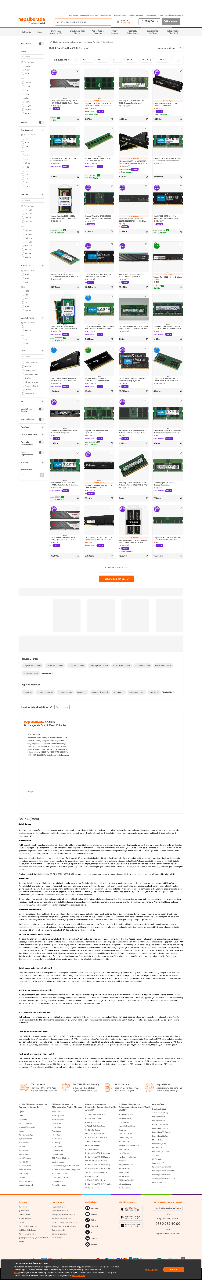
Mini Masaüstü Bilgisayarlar (129, 1145)
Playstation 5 (157, 1148)
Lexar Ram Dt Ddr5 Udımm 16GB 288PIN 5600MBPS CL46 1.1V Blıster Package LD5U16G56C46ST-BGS (133, 220)
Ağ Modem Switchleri (126, 1180)
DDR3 (26, 282)
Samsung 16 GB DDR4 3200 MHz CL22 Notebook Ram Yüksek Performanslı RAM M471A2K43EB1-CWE (132, 102)
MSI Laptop (56, 1143)
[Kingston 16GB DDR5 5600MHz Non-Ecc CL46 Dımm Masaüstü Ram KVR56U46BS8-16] (168, 520)
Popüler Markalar (158, 1121)
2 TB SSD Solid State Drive (95, 1126)
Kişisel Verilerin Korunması (28, 1226)
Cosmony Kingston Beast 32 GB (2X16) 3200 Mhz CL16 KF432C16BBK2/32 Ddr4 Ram (165, 104)
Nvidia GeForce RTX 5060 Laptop (97, 1153)
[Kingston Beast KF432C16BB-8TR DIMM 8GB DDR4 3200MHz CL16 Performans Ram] (65, 361)
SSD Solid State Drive (26, 1185)
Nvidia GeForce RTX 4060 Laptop (97, 1157)
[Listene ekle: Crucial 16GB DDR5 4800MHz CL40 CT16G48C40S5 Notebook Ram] (112, 244)
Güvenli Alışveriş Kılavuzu (28, 1234)
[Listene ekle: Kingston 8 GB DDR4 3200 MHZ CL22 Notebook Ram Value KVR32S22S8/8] (112, 70)
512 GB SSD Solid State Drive (96, 1138)
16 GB (26, 142)
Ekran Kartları (124, 1122)
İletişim (21, 1242)
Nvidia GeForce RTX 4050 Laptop (97, 1165)
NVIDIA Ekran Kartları (93, 1118)
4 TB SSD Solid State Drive (95, 1180)
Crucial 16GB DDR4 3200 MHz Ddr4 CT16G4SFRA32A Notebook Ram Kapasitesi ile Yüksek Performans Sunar (167, 159)
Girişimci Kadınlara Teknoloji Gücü (64, 1222)
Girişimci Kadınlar (120, 15)
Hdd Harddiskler (24, 1154)
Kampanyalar (106, 15)
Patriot (26, 94)
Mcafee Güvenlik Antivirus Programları (66, 1170)
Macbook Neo (157, 1140)
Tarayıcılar (123, 1130)
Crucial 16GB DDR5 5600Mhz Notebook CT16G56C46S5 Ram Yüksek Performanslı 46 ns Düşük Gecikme (166, 217)
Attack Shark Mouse (59, 1185)
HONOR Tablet (57, 1150)
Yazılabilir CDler (124, 1176)
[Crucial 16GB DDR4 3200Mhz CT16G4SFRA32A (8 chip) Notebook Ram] (65, 257)
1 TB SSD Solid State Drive (95, 1114)
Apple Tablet (56, 1112)
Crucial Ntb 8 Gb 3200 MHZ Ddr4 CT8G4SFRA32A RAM (63, 159)
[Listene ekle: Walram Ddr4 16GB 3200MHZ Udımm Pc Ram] (180, 244)
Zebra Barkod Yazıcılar (60, 1173)
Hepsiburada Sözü (159, 1109)
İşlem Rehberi (57, 1238)
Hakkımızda (23, 1207)
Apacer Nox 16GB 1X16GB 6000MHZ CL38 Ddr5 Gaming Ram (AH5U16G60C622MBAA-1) (64, 432)
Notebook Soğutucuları (127, 1157)
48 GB (26, 167)
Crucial (27, 86)
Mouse (21, 1131)
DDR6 (26, 291)
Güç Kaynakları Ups (26, 1135)
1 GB (26, 174)
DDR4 (26, 278)
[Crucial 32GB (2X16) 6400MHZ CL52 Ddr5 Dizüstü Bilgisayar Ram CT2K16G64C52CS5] (134, 361)
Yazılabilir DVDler (125, 1168)
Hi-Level (27, 113)
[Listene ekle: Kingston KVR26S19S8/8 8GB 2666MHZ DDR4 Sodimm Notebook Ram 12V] (77, 296)
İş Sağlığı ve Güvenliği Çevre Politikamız (33, 1238)
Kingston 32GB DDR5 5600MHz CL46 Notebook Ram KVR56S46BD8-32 (133, 432)
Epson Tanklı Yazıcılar (60, 1177)
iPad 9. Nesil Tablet (92, 1188)
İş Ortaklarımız (24, 1211)
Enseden (27, 310)
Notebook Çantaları (126, 1114)
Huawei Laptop (57, 1154)
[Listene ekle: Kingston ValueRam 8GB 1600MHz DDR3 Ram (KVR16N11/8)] (112, 128)
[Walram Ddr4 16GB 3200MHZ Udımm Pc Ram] (168, 257)
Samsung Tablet (58, 1116)
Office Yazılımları (25, 1170)
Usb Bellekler (23, 1150)
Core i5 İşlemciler (91, 1176)
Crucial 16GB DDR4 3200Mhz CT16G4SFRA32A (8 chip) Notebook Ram (64, 275)
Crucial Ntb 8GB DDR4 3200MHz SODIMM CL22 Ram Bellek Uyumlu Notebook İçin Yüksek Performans (63, 484)
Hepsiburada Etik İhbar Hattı (168, 1233)
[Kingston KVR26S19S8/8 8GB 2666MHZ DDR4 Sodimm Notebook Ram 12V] (65, 309)
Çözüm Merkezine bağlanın (168, 1208)
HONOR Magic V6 (158, 1182)
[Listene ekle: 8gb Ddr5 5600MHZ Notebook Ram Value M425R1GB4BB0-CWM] (180, 452)
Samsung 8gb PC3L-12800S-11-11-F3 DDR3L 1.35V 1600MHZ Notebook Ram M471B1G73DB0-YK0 (167, 327)
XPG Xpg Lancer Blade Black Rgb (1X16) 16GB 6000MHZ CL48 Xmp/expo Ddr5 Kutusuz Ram (131, 275)
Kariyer (21, 1222)
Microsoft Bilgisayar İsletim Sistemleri (65, 1166)
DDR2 (26, 306)
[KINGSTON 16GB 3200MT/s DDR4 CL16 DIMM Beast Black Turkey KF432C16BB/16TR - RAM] (134, 141)
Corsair (27, 70)
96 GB (26, 159)
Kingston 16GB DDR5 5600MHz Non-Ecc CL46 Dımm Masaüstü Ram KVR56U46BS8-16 (167, 539)
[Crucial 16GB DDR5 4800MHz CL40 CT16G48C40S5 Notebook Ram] (99, 257)
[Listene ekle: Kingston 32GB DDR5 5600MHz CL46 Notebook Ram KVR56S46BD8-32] (146, 400)
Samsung (27, 82)
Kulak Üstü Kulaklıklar (127, 1126)
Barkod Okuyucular (26, 1173)
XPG (26, 90)
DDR (26, 295)
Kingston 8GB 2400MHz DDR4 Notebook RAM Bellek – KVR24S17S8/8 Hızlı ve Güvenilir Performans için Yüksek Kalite (97, 432)
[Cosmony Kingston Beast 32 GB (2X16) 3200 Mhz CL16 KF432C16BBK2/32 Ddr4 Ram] (168, 84)
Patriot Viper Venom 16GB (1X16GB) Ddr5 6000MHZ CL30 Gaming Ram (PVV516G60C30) (63, 102)
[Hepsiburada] (32, 19)
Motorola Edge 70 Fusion (161, 1151)
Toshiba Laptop (124, 1188)
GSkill (26, 74)
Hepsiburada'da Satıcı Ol (174, 15)
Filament (22, 1177)
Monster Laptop (57, 1119)
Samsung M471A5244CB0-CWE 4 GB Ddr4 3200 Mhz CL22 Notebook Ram (133, 327)
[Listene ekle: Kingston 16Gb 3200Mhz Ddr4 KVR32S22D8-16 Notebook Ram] (180, 348)
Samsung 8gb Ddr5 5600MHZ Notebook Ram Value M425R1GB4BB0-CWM (164, 484)
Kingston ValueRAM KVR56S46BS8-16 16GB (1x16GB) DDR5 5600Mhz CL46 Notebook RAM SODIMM (98, 217)
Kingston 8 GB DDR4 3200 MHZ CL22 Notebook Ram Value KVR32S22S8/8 (99, 104)
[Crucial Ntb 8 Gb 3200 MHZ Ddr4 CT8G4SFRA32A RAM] (65, 141)
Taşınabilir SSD (24, 1162)
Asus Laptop (56, 1131)
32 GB (26, 139)
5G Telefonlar (157, 1159)
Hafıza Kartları (124, 1141)
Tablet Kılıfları (124, 1172)
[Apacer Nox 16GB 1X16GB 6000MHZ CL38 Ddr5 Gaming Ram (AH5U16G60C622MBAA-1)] (65, 413)
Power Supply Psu (125, 1138)
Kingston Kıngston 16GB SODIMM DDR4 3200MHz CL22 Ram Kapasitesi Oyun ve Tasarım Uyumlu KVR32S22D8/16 (64, 217)
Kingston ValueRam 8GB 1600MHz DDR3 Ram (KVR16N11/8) (98, 159)
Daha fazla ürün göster (116, 578)
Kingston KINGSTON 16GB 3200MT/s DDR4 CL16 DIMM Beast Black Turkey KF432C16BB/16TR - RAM (133, 162)
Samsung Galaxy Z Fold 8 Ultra (163, 1171)
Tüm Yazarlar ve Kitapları (161, 1113)
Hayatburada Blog (58, 1207)
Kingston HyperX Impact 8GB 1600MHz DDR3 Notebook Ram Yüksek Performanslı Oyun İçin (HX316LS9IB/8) (97, 379)
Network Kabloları (125, 1134)
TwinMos (27, 109)
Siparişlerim (73, 15)
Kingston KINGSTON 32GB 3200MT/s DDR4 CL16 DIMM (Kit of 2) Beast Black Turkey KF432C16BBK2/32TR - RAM (133, 541)
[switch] (41, 43)
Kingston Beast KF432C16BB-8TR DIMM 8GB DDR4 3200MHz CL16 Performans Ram (63, 379)
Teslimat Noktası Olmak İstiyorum (64, 1226)
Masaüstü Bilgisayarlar (27, 1127)
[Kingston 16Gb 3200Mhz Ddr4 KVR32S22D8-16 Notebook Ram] (168, 361)
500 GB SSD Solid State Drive (96, 1134)
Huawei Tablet (57, 1181)
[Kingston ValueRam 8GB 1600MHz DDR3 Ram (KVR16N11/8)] (99, 141)
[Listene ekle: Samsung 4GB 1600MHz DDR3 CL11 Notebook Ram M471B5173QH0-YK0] (146, 452)
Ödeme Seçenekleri (59, 1230)
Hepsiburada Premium (154, 15)
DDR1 (26, 299)
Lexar (26, 102)
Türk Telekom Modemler (61, 1158)
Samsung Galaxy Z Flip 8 (161, 1175)
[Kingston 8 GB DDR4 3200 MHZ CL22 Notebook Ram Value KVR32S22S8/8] (99, 84)
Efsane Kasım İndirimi (160, 1124)
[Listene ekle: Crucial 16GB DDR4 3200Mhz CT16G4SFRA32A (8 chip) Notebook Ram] (77, 244)
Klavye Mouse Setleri (126, 1165)
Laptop (21, 1112)
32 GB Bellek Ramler (92, 1130)
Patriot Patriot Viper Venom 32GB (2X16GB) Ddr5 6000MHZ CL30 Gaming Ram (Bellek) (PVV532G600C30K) (62, 539)
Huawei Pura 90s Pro (160, 1136)
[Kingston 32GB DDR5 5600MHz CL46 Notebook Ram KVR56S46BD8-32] (134, 413)
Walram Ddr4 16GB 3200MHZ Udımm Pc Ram (167, 278)
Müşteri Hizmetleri (136, 15)
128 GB (27, 163)
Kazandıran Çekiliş (159, 1144)
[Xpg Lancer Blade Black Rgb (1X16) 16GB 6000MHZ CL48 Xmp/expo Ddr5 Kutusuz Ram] (134, 257)
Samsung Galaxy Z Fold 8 (161, 1167)
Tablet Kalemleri (125, 1149)
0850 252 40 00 (167, 1224)
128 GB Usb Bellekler (93, 1141)
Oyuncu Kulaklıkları (26, 1181)
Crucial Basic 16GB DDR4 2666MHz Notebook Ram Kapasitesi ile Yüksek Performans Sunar (167, 432)
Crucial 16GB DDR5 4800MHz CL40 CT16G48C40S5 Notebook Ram (98, 275)
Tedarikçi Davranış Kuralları (62, 1218)
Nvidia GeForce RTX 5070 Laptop (97, 1168)
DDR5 (26, 274)
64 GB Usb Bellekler (92, 1145)
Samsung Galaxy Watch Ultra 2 (163, 1178)
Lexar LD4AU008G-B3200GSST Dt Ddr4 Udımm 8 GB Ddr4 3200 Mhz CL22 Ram (98, 539)
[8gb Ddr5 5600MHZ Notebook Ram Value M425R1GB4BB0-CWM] (168, 465)
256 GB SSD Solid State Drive (96, 1161)
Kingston (27, 66)
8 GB (26, 146)
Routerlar (22, 1146)
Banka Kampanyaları (59, 1234)
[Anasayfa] (50, 42)
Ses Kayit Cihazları (25, 1166)
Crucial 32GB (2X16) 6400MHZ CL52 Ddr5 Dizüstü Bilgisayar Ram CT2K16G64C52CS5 (133, 379)
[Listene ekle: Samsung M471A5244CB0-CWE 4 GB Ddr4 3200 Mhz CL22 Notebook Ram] (146, 296)
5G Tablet (155, 1155)
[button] (65, 119)
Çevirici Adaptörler (25, 1123)
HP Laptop (56, 1135)
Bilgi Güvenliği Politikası (27, 1230)
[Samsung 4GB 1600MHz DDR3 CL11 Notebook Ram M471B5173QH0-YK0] (134, 465)
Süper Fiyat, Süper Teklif (89, 15)
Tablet (21, 1116)
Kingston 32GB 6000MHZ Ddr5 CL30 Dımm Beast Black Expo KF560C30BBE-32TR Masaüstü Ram (99, 486)
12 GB (26, 186)
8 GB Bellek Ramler (92, 1149)
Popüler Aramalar (158, 1117)
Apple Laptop (57, 1146)
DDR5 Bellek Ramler (92, 1122)
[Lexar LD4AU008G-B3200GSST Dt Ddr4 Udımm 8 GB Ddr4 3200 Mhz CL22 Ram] (99, 520)
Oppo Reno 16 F (158, 1163)
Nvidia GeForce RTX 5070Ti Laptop (98, 1184)
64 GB (26, 155)
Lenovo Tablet (57, 1127)
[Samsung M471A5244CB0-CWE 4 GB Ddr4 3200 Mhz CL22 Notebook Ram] (134, 309)
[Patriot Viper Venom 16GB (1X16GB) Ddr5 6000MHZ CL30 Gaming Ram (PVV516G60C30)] (65, 84)
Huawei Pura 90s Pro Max (161, 1132)
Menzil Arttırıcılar (25, 1158)
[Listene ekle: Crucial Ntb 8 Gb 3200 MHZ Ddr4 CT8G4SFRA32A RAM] (77, 128)
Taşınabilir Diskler (125, 1118)
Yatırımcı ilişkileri (25, 1215)
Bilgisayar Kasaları (25, 1139)
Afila (26, 98)
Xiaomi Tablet (57, 1139)
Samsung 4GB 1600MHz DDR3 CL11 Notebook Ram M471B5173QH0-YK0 (133, 484)
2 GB (26, 182)
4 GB (26, 171)
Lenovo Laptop (57, 1123)
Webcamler (123, 1161)
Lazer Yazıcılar (124, 1153)
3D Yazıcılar (23, 1119)
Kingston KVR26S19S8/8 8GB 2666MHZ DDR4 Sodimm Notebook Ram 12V (64, 327)
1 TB (26, 178)
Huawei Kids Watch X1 (160, 1128)
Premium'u (33, 23)
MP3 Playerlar (24, 1143)
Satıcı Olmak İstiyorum (60, 1211)
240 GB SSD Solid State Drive (96, 1172)
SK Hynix (27, 106)
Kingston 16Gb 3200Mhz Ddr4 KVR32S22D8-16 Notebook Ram (165, 379)
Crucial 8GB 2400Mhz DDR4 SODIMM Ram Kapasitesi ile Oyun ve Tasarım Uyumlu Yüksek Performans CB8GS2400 (99, 327)
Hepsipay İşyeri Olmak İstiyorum (63, 1215)
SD (25, 302)
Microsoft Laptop (125, 1184)
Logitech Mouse (58, 1162)
